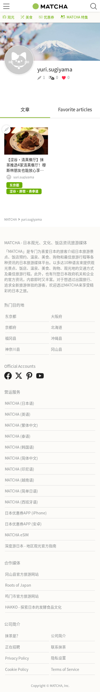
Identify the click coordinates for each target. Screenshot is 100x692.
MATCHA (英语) (17, 414)
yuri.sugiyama (23, 177)
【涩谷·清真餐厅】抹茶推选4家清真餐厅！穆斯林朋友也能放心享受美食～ (26, 167)
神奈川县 (12, 349)
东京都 (10, 316)
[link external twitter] (20, 377)
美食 (29, 17)
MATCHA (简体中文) (21, 458)
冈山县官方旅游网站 (22, 574)
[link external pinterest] (30, 377)
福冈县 (10, 338)
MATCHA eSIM (17, 534)
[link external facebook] (9, 377)
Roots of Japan (18, 585)
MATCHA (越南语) (19, 480)
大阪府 (56, 316)
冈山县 (56, 349)
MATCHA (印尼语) (19, 469)
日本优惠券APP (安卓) (23, 523)
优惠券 (49, 17)
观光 (10, 17)
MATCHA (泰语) (17, 436)
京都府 (10, 327)
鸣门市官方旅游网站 (22, 596)
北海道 (56, 327)
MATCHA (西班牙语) (21, 501)
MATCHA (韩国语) (19, 447)
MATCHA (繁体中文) (21, 425)
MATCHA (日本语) (19, 403)
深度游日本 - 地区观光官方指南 (30, 545)
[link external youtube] (41, 377)
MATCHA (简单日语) (21, 491)
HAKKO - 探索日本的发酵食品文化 (33, 607)
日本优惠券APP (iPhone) (26, 512)
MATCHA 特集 (77, 17)
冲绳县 (56, 338)
